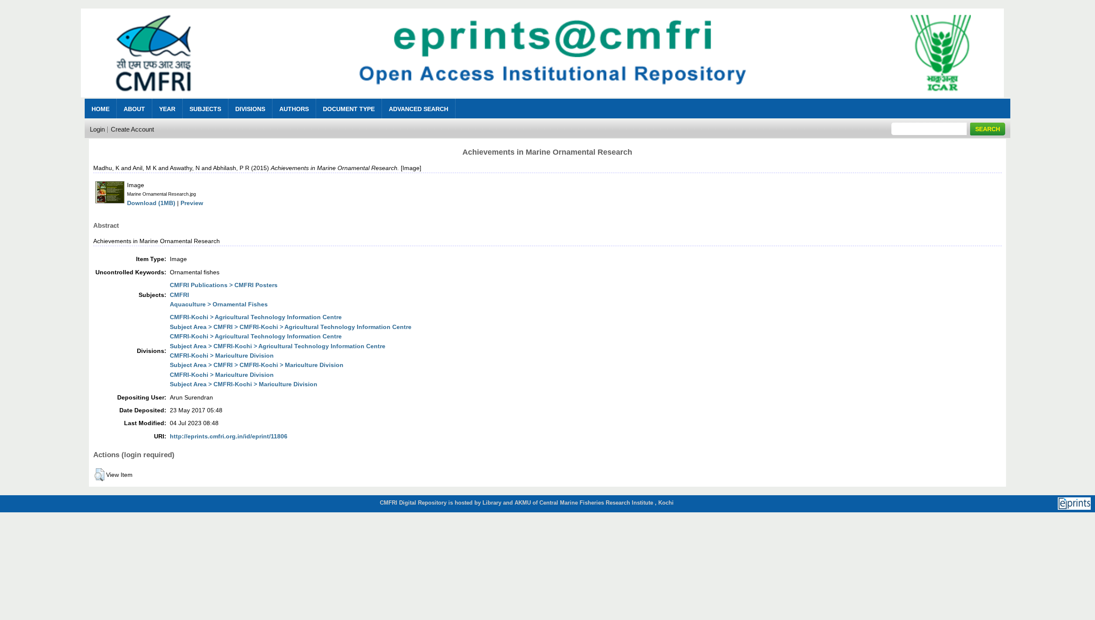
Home (101, 109)
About (134, 109)
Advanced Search (418, 109)
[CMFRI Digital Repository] (542, 100)
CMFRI (179, 294)
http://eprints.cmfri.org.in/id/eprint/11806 (228, 436)
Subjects (205, 109)
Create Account (132, 129)
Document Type (349, 109)
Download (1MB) (151, 203)
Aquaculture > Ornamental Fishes (219, 304)
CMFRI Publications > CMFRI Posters (224, 285)
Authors (294, 109)
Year (167, 109)
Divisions (250, 109)
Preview (192, 203)
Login (97, 129)
